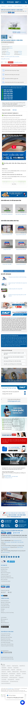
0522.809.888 (8, 97)
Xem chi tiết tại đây (16, 345)
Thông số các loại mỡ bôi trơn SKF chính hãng (17, 277)
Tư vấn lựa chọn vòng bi (5, 581)
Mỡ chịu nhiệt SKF (23, 671)
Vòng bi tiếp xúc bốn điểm (5, 669)
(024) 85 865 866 (7, 475)
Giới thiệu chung (4, 569)
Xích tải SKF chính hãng (5, 642)
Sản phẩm (10, 6)
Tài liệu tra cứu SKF (4, 574)
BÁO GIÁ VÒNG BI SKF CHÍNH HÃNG (15, 513)
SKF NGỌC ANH (10, 688)
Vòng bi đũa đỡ (4, 667)
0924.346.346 (8, 99)
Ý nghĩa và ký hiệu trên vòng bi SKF (15, 288)
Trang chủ (3, 6)
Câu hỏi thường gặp (5, 604)
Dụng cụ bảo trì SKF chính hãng (7, 644)
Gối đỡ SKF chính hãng (5, 635)
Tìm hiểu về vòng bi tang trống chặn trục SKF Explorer (17, 295)
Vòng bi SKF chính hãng (5, 634)
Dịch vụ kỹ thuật (4, 579)
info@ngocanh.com (14, 401)
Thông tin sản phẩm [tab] (6, 110)
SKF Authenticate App (5, 681)
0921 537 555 (20, 547)
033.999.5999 (8, 92)
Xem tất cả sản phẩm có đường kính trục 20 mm (14, 271)
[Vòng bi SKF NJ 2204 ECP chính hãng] (21, 229)
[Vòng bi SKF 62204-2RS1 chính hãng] (7, 229)
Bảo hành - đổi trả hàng (5, 602)
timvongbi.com (5, 619)
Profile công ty (4, 571)
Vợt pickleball (8, 617)
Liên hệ (2, 611)
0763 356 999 (20, 542)
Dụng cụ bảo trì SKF (5, 673)
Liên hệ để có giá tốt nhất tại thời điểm (11, 56)
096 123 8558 (8, 476)
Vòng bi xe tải (4, 671)
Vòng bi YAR (13, 669)
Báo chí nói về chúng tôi (5, 572)
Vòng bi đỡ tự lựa (22, 665)
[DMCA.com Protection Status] (4, 595)
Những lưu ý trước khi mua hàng (7, 612)
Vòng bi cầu (3, 665)
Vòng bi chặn (10, 667)
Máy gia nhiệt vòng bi (5, 675)
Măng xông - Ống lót (15, 671)
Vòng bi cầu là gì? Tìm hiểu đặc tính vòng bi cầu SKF (17, 283)
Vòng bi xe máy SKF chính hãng (7, 646)
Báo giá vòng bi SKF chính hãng (7, 577)
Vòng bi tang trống (15, 665)
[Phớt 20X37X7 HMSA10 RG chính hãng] (21, 208)
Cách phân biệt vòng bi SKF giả (7, 657)
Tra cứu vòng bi (4, 679)
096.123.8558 (8, 90)
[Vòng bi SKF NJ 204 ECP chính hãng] (21, 258)
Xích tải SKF (24, 673)
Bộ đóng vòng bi (18, 675)
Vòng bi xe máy (19, 669)
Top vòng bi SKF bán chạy (14, 681)
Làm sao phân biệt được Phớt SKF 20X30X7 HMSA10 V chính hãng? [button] (13, 357)
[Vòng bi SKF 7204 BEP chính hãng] (7, 258)
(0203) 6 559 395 (6, 552)
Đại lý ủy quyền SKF (5, 567)
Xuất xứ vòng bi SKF (5, 677)
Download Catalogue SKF (6, 576)
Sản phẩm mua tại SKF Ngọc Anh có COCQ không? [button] (12, 364)
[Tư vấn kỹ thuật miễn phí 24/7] (14, 305)
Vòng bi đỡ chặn (15, 667)
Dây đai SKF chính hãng (5, 639)
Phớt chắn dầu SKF (18, 6)
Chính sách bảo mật (5, 600)
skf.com (3, 621)
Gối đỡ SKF (9, 671)
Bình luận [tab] (15, 110)
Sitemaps (3, 609)
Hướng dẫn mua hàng (5, 59)
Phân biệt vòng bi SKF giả (13, 677)
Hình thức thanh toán (5, 607)
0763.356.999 (8, 93)
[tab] (14, 353)
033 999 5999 (15, 476)
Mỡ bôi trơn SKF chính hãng (6, 637)
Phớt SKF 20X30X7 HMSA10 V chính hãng (12, 10)
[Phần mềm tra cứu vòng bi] (5, 626)
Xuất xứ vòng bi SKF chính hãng (7, 659)
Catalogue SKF (21, 677)
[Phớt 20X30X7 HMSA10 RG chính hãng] (7, 208)
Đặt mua (11, 62)
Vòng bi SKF (17, 679)
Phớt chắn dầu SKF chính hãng (7, 640)
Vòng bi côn (8, 665)
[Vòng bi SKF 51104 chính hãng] (7, 243)
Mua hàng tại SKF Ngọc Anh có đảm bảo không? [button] (12, 361)
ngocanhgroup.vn (5, 622)
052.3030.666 (8, 95)
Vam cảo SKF (12, 675)
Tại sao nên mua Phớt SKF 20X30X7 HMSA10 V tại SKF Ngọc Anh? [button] (13, 353)
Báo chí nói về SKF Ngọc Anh (6, 683)
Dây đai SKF (18, 673)
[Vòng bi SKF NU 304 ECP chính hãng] (21, 243)
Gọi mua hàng (14, 65)
